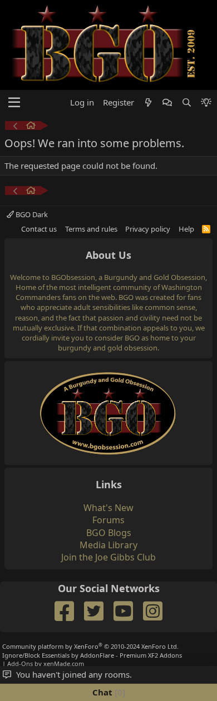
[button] (14, 103)
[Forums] (31, 127)
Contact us (39, 229)
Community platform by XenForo (90, 646)
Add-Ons (20, 663)
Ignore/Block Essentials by (92, 655)
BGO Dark (31, 214)
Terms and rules (91, 229)
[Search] (186, 102)
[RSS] (206, 229)
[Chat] (167, 102)
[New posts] (148, 102)
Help (186, 229)
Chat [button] (107, 692)
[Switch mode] (206, 102)
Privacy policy (147, 229)
